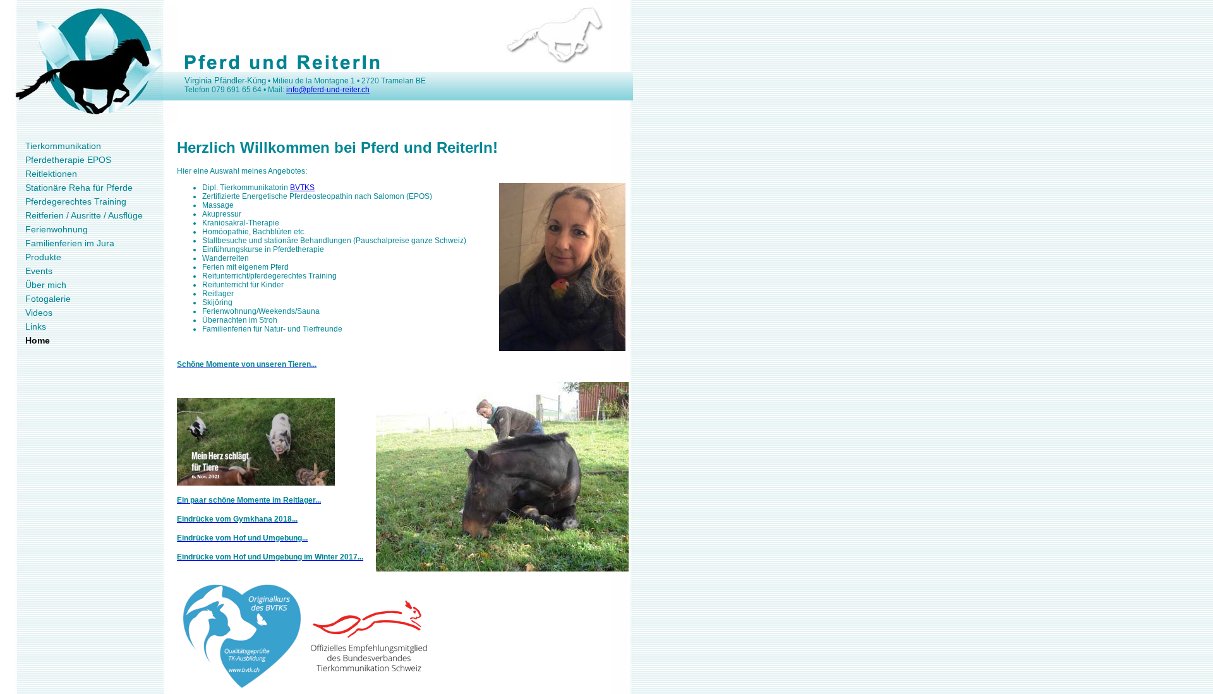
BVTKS (302, 187)
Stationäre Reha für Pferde (79, 187)
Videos (38, 313)
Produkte (43, 257)
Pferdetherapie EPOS (68, 160)
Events (38, 271)
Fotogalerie (48, 299)
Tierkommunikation (63, 146)
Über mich (45, 285)
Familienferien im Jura (69, 243)
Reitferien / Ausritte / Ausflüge (84, 215)
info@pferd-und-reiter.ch (328, 89)
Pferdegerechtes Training (75, 201)
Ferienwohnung (56, 229)
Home (37, 340)
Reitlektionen (51, 174)
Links (35, 326)
